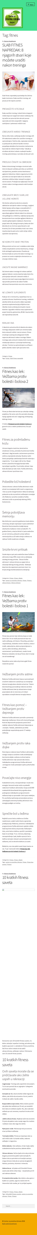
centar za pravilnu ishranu (14, 580)
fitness (29, 580)
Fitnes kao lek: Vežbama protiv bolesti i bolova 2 (15, 376)
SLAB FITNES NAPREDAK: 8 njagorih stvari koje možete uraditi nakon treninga (16, 55)
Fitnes (10, 356)
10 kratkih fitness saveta (15, 880)
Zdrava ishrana (16, 583)
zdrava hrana (6, 583)
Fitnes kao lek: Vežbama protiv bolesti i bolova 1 (15, 600)
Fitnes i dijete (18, 578)
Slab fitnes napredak (16, 358)
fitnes (7, 358)
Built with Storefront (9, 1224)
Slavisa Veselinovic (10, 41)
